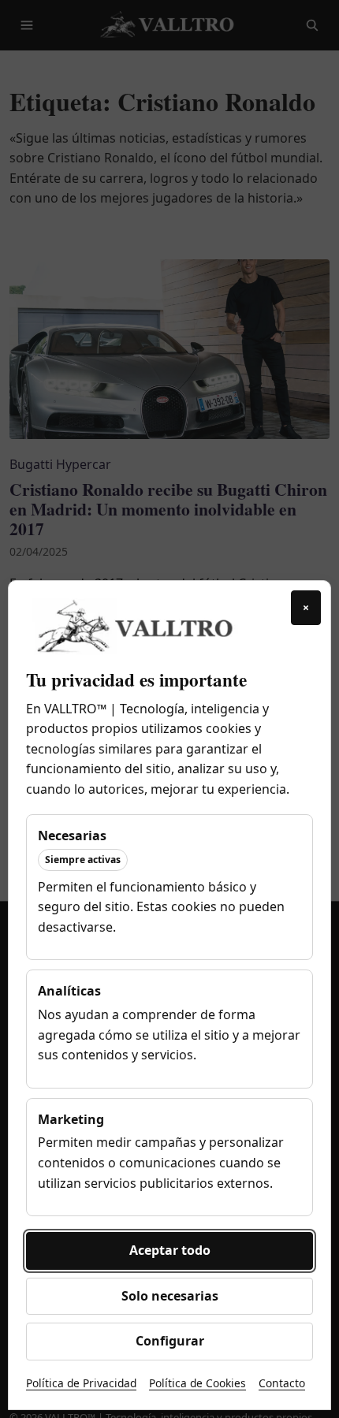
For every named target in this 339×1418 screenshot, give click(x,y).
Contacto (282, 1382)
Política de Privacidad (81, 1382)
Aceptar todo (169, 1250)
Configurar (170, 1340)
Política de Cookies (197, 1382)
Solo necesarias (169, 1295)
